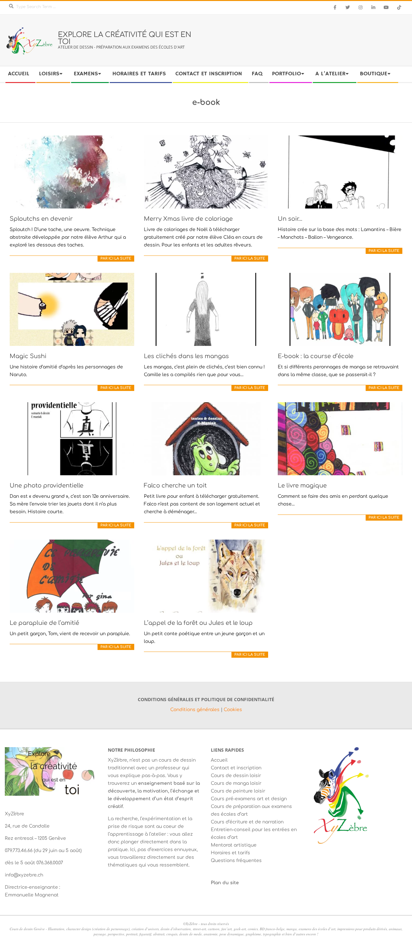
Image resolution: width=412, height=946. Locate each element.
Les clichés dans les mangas (186, 356)
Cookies (233, 709)
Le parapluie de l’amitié (44, 623)
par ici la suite (115, 258)
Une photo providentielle (46, 485)
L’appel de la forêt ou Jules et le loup (198, 623)
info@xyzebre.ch (24, 875)
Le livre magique (302, 485)
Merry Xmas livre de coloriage (188, 219)
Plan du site (225, 882)
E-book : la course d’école (315, 356)
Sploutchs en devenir (41, 219)
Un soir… (290, 219)
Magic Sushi (28, 356)
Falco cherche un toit (175, 485)
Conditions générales (195, 709)
